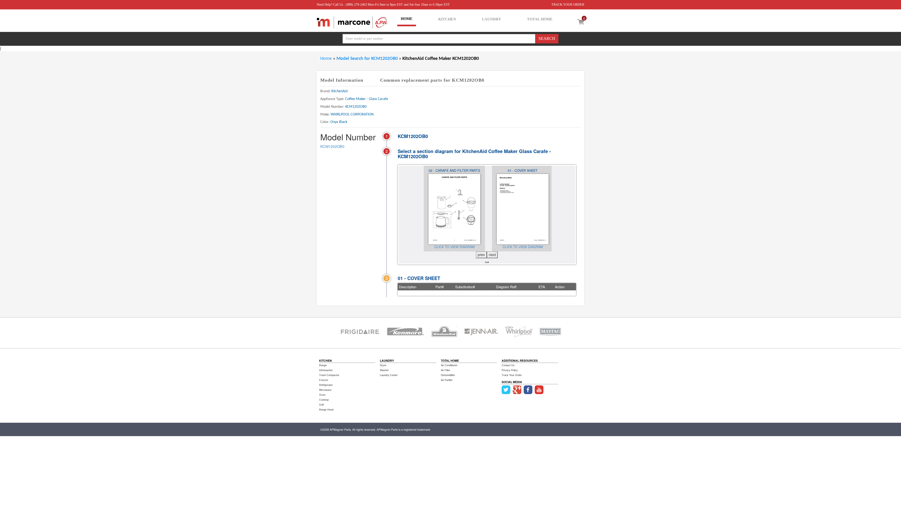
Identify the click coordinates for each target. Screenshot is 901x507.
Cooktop (324, 399)
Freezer (323, 380)
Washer (384, 370)
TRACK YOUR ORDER (567, 4)
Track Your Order (512, 375)
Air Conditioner (449, 365)
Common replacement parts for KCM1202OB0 (432, 80)
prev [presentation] (481, 254)
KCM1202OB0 (332, 146)
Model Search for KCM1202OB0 (367, 58)
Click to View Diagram (453, 246)
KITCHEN (447, 19)
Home (326, 58)
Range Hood (326, 409)
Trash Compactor (329, 375)
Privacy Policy (510, 370)
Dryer (383, 365)
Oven (322, 394)
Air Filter (445, 370)
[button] (487, 262)
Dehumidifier (448, 375)
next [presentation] (492, 254)
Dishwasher (326, 370)
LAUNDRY (491, 19)
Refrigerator (326, 385)
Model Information (341, 80)
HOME (406, 19)
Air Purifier (447, 380)
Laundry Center (389, 375)
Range (323, 365)
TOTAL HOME (540, 19)
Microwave (325, 389)
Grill (321, 404)
